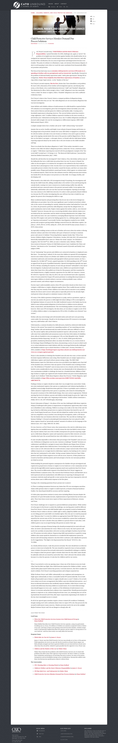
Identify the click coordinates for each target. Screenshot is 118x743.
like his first (54, 83)
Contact (64, 4)
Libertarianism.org (66, 733)
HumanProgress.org (67, 736)
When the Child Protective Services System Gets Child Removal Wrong (56, 619)
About (57, 4)
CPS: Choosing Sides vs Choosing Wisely (46, 665)
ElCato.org (64, 739)
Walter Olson (63, 649)
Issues (50, 4)
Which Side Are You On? (41, 637)
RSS (67, 6)
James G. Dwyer (56, 637)
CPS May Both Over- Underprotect (46, 671)
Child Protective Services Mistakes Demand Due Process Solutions (54, 674)
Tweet (93, 16)
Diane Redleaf (34, 43)
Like (93, 19)
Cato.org (63, 730)
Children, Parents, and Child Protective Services (54, 13)
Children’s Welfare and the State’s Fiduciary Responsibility (52, 668)
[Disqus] (59, 700)
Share (93, 24)
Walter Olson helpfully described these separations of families (59, 78)
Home (33, 13)
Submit (94, 21)
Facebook (53, 6)
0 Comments (51, 43)
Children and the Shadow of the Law (45, 649)
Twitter (60, 6)
